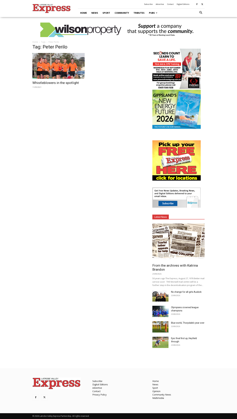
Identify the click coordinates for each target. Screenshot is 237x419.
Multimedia (158, 398)
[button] (201, 12)
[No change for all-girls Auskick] (160, 296)
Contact (170, 4)
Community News (161, 394)
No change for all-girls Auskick (186, 292)
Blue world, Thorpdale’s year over (187, 323)
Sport (106, 12)
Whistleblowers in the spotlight (55, 83)
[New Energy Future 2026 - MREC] (176, 129)
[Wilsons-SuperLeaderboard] (118, 30)
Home (83, 12)
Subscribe (148, 4)
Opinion (156, 391)
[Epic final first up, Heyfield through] (160, 342)
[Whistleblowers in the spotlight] (58, 66)
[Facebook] (196, 4)
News (94, 12)
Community (122, 12)
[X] (202, 4)
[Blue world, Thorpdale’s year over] (160, 326)
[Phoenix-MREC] (176, 88)
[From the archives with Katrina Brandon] (178, 242)
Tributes (138, 12)
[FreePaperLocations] (176, 179)
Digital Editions (183, 4)
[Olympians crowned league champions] (160, 311)
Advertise (160, 4)
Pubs (152, 12)
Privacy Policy (99, 394)
